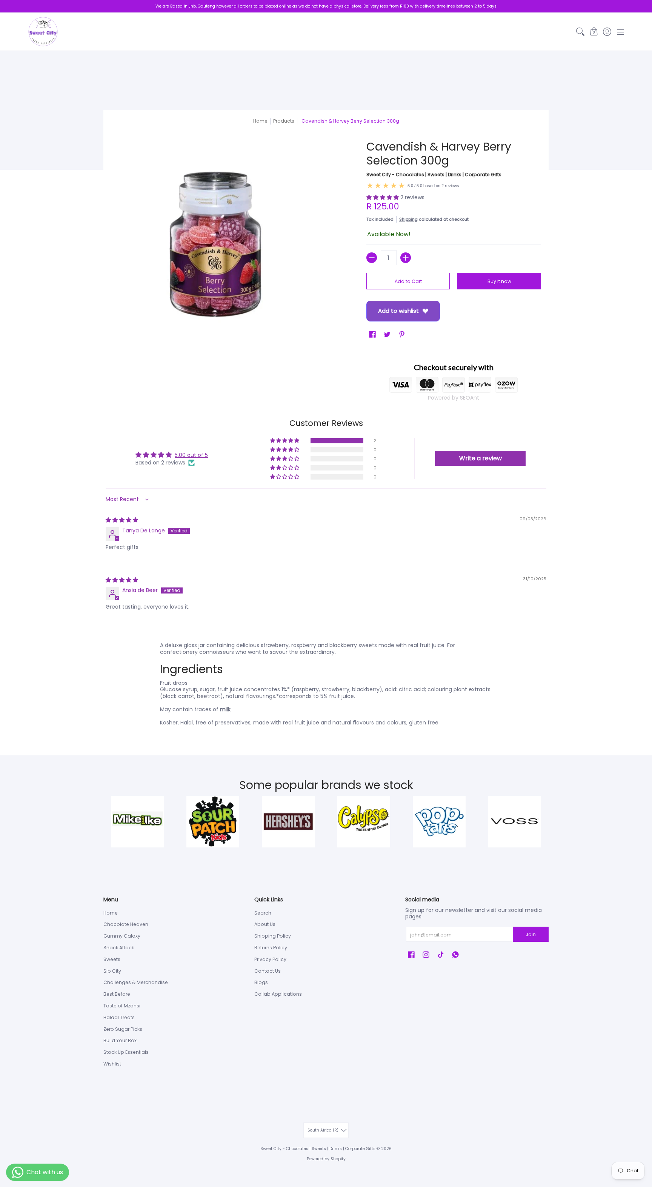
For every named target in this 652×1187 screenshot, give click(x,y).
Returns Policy (270, 947)
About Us (264, 924)
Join (531, 934)
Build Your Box (120, 1040)
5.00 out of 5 (191, 455)
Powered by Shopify (326, 1159)
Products (283, 121)
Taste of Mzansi (121, 1005)
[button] (593, 32)
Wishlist (112, 1064)
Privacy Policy (270, 959)
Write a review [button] (480, 458)
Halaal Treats (119, 1017)
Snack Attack (118, 947)
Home (260, 121)
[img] (122, 520)
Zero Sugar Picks (122, 1029)
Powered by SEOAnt (453, 397)
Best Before (116, 994)
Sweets (111, 959)
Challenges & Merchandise (135, 982)
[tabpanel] (326, 685)
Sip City (112, 971)
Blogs (261, 982)
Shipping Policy (272, 936)
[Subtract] (371, 257)
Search (262, 913)
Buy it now (499, 281)
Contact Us (267, 971)
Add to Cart (408, 281)
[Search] (580, 32)
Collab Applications (278, 994)
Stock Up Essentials (126, 1052)
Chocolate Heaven (125, 924)
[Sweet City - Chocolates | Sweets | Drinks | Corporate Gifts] (43, 32)
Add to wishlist (398, 311)
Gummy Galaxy (121, 936)
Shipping (408, 219)
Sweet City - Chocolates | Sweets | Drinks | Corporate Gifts (433, 174)
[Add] (405, 257)
